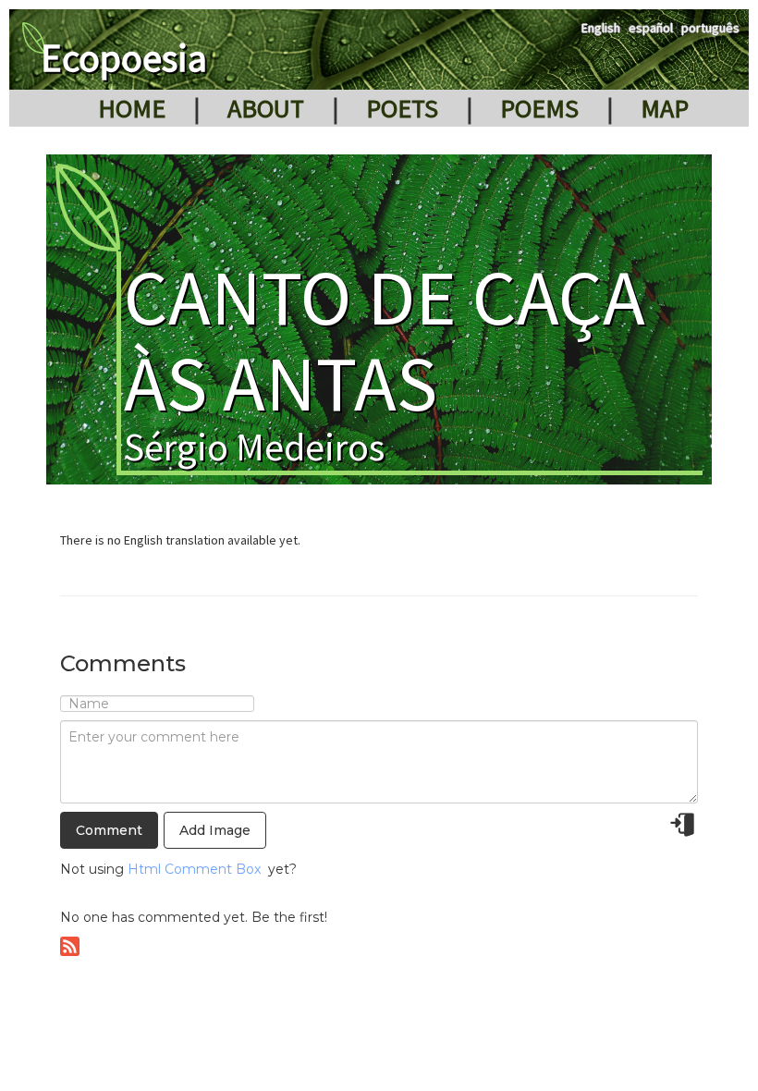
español (651, 27)
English (600, 27)
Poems (539, 108)
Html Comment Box (194, 869)
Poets (402, 108)
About (265, 108)
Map (665, 108)
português (710, 27)
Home (131, 108)
